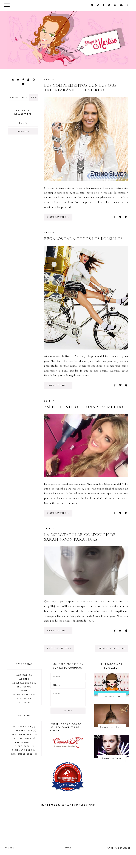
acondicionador (24, 694)
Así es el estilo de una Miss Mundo (83, 407)
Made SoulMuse (119, 847)
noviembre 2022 (23, 753)
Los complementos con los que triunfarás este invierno (80, 87)
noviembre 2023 (24, 734)
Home (68, 847)
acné (24, 690)
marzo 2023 (24, 742)
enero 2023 (24, 746)
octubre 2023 (23, 738)
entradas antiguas (111, 648)
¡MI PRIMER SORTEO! (113, 696)
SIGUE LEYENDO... (58, 217)
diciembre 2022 (24, 750)
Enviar (68, 710)
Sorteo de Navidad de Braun (113, 727)
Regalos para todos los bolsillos (83, 238)
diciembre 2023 (23, 730)
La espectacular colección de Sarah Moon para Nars (80, 537)
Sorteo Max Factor (112, 758)
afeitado (24, 702)
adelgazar (24, 698)
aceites (24, 678)
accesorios (24, 675)
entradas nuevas (59, 648)
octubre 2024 (23, 726)
